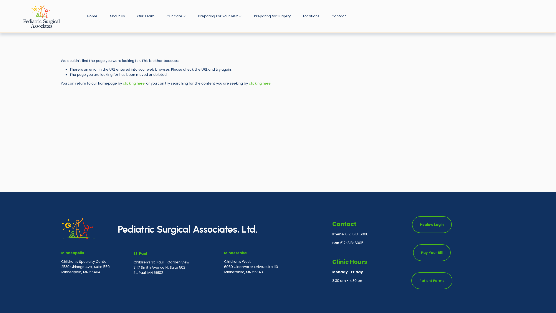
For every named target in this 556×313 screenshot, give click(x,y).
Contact (339, 16)
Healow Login (432, 224)
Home (92, 16)
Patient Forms (431, 280)
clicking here (134, 83)
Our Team (145, 16)
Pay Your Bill (432, 252)
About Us (117, 16)
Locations (311, 16)
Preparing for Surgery (272, 16)
